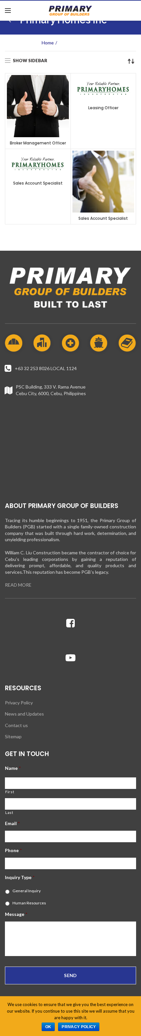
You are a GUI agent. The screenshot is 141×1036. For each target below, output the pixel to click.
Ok (48, 1026)
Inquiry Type (19, 877)
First (9, 792)
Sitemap (13, 736)
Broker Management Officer (38, 142)
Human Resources (29, 902)
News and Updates (24, 714)
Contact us (16, 725)
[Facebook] (70, 623)
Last (9, 812)
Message (16, 914)
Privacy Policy (19, 702)
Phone (13, 850)
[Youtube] (70, 657)
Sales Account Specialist (38, 183)
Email (12, 823)
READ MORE (18, 585)
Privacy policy (79, 1026)
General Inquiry (26, 890)
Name (13, 768)
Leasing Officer (103, 107)
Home (48, 42)
